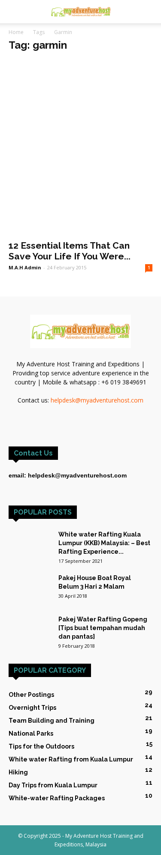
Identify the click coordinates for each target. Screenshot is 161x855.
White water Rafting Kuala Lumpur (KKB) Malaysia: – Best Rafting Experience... (104, 543)
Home (16, 32)
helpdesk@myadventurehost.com (97, 400)
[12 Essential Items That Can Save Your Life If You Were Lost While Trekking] (80, 147)
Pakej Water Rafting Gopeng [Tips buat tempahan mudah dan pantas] (102, 628)
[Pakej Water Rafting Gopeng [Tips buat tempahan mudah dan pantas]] (30, 625)
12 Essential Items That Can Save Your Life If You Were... (70, 251)
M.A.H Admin (25, 267)
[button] (149, 11)
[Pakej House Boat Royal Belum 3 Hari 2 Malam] (30, 588)
